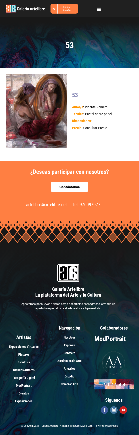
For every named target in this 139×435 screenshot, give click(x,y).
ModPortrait (110, 339)
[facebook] (104, 410)
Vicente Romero (96, 107)
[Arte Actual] (114, 351)
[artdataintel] (114, 380)
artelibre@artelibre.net (46, 204)
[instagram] (114, 410)
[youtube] (123, 410)
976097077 (90, 204)
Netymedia (112, 425)
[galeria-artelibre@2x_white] (25, 6)
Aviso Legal (87, 425)
